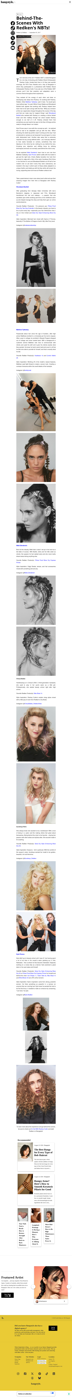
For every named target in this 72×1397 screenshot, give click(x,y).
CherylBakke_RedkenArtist (33, 704)
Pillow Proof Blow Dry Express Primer (34, 973)
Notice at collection (25, 1394)
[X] (12, 38)
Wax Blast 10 (38, 693)
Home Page (17, 1359)
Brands (16, 1362)
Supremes (17, 1364)
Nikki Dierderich (32, 152)
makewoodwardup (30, 225)
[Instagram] (12, 33)
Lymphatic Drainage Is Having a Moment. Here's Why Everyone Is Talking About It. (36, 1234)
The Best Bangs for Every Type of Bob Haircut (43, 1152)
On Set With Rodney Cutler (39, 1129)
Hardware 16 (39, 356)
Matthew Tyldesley (31, 102)
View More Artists (7, 1295)
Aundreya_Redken (30, 858)
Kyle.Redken (28, 995)
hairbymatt (28, 370)
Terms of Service (41, 1358)
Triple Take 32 (41, 976)
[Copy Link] (12, 42)
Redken (24, 32)
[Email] (12, 47)
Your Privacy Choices (41, 1393)
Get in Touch (53, 1328)
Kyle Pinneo (32, 155)
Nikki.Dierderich (30, 573)
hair (20, 14)
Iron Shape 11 (32, 976)
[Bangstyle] (7, 2)
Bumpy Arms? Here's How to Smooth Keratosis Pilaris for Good (43, 1185)
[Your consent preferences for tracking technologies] (69, 1394)
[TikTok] (12, 28)
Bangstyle (47, 1145)
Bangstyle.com (29, 1359)
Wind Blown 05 (24, 978)
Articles (17, 1360)
